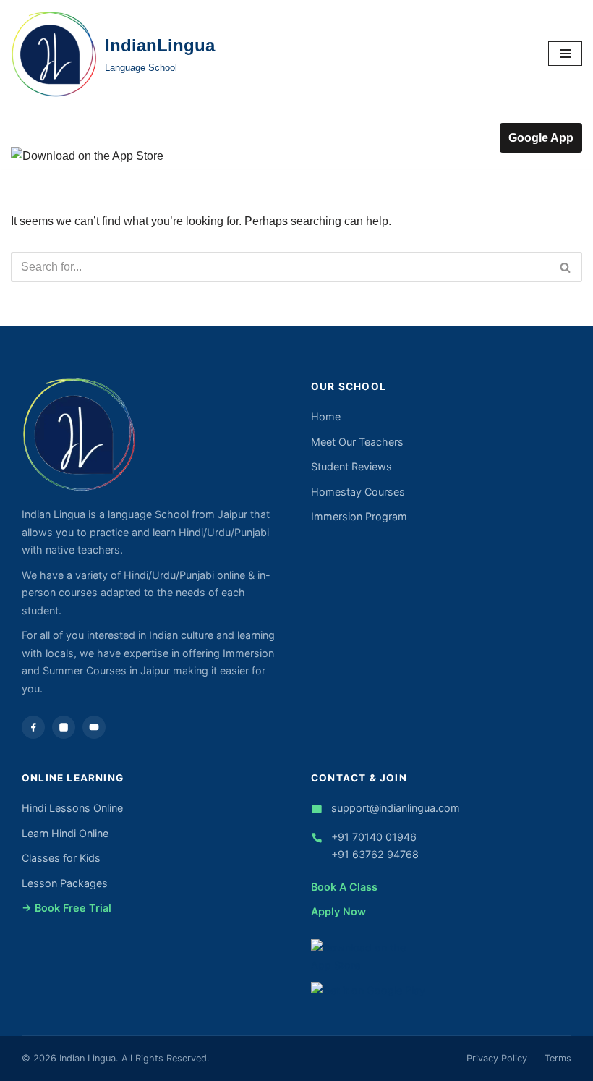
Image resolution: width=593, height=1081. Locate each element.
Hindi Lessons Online (72, 808)
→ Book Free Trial (66, 908)
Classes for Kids (61, 858)
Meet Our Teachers (357, 442)
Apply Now (338, 911)
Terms (558, 1058)
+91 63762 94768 (375, 854)
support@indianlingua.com (395, 808)
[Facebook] (33, 727)
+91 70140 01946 (374, 837)
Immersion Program (359, 516)
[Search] (566, 267)
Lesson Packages (65, 883)
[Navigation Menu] (565, 53)
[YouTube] (94, 727)
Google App (540, 138)
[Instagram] (63, 727)
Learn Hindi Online (65, 833)
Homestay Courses (358, 492)
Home (326, 416)
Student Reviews (351, 466)
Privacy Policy (496, 1058)
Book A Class (344, 887)
